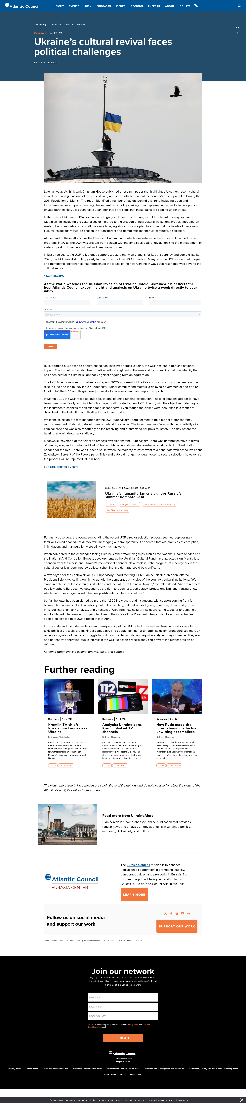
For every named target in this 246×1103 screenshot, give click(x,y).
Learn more (134, 894)
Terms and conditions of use (55, 1068)
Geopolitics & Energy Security (160, 504)
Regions (137, 6)
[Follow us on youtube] (182, 914)
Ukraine (81, 24)
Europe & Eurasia (129, 504)
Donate (185, 6)
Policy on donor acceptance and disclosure (164, 1068)
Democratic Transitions (62, 24)
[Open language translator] (196, 5)
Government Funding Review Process (124, 1068)
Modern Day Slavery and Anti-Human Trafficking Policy (213, 1068)
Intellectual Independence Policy (87, 1068)
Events (74, 6)
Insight (58, 6)
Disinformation (66, 765)
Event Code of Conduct (114, 1074)
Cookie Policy (32, 1068)
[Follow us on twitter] (165, 914)
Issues (121, 6)
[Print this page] (237, 27)
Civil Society (40, 24)
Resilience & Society (117, 510)
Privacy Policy (133, 1025)
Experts (154, 6)
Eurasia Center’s (138, 865)
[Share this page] (237, 33)
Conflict (111, 504)
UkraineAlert (40, 33)
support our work (177, 926)
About (170, 6)
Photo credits (136, 1074)
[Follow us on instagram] (177, 914)
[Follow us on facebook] (171, 914)
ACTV (87, 6)
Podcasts (104, 6)
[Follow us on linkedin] (188, 914)
